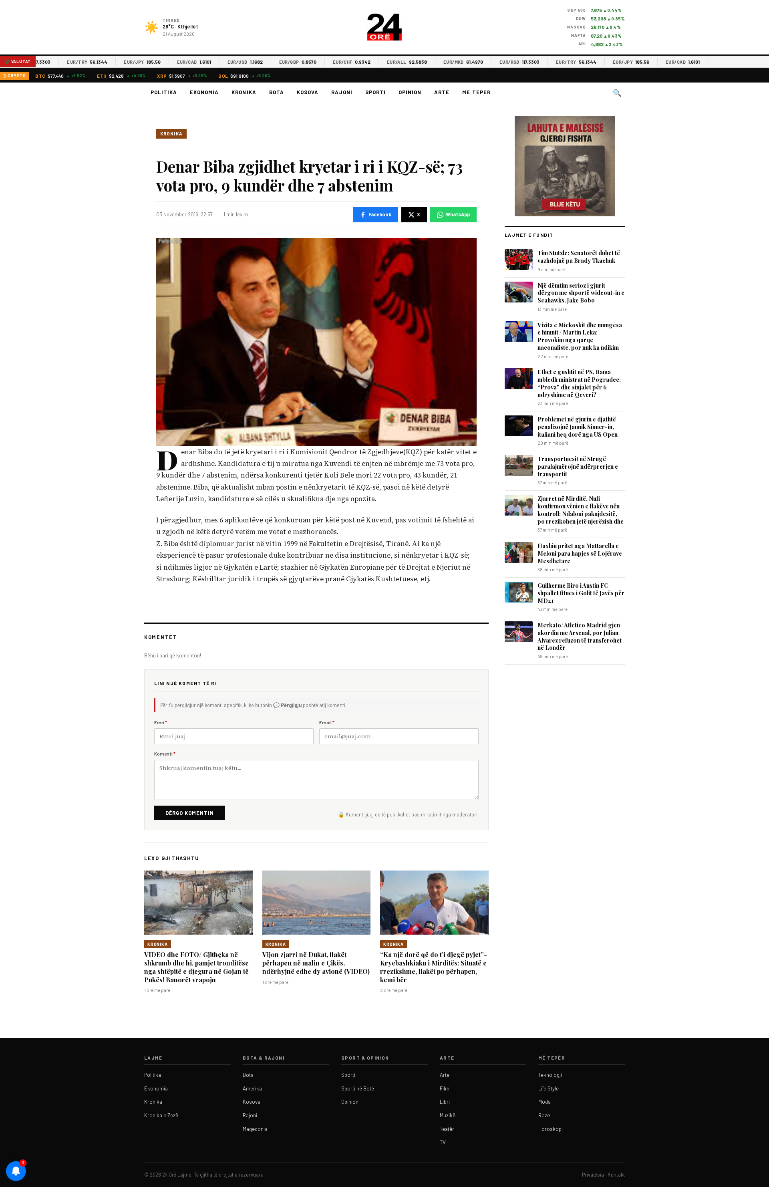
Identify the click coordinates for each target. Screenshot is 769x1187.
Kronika (244, 92)
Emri (160, 722)
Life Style (548, 1088)
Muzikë (447, 1115)
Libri (445, 1101)
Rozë (544, 1115)
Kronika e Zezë (161, 1115)
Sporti (375, 92)
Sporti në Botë (357, 1088)
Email (326, 722)
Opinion (410, 92)
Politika (164, 92)
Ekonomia (204, 92)
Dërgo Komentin (189, 813)
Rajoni (341, 92)
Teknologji (550, 1075)
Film (444, 1088)
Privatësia (593, 1174)
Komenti (164, 753)
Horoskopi (550, 1129)
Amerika (252, 1088)
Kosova (307, 92)
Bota (276, 92)
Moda (544, 1101)
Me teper (476, 92)
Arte (441, 92)
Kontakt (616, 1174)
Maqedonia (255, 1129)
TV (443, 1142)
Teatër (447, 1129)
